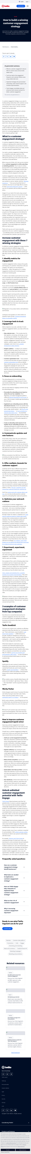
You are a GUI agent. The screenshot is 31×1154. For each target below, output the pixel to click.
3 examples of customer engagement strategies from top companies (14, 609)
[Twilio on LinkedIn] (11, 1110)
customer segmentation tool (11, 362)
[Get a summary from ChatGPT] (3, 1074)
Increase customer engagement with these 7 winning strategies (14, 240)
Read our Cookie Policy (5, 1152)
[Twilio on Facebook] (3, 1110)
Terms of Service (21, 1146)
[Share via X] (7, 56)
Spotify (5, 661)
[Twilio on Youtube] (15, 1110)
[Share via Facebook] (3, 56)
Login (27, 1)
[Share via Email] (14, 56)
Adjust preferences (22, 1149)
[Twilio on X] (7, 1110)
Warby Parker (8, 689)
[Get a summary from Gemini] (7, 1074)
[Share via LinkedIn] (10, 56)
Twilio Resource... (5, 46)
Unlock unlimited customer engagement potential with (13, 793)
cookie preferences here (11, 1142)
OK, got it (8, 1149)
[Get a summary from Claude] (11, 1074)
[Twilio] (6, 6)
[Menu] (27, 6)
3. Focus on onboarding (12, 376)
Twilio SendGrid (9, 625)
